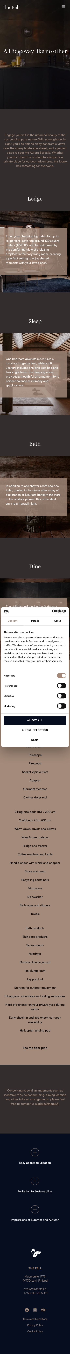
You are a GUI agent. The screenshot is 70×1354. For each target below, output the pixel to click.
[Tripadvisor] (43, 1310)
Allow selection (35, 730)
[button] (63, 7)
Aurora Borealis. (40, 152)
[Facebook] (27, 1310)
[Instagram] (35, 1310)
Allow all (35, 720)
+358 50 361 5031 (35, 1293)
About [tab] (57, 620)
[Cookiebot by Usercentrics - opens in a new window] (52, 611)
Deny (35, 739)
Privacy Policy (35, 1325)
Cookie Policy (35, 1331)
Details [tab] (35, 620)
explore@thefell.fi (35, 1289)
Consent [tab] (12, 620)
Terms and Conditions (35, 1318)
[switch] (61, 685)
